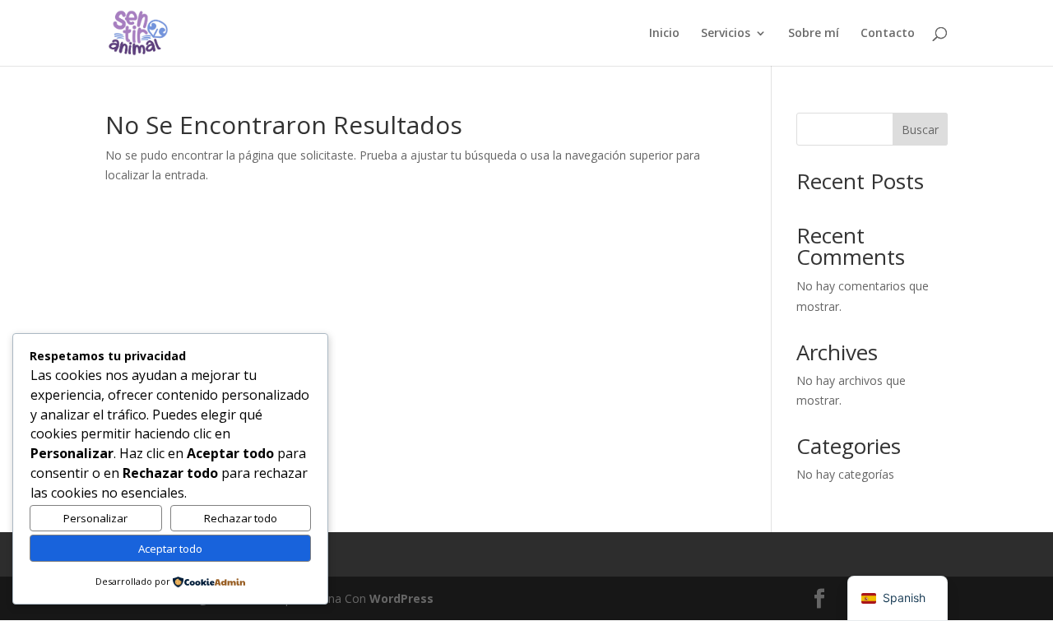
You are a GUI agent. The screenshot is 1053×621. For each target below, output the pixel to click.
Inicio (664, 33)
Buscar (920, 129)
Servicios (725, 33)
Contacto (887, 33)
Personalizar (95, 518)
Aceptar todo (170, 548)
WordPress (401, 598)
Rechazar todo (240, 518)
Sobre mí (813, 33)
